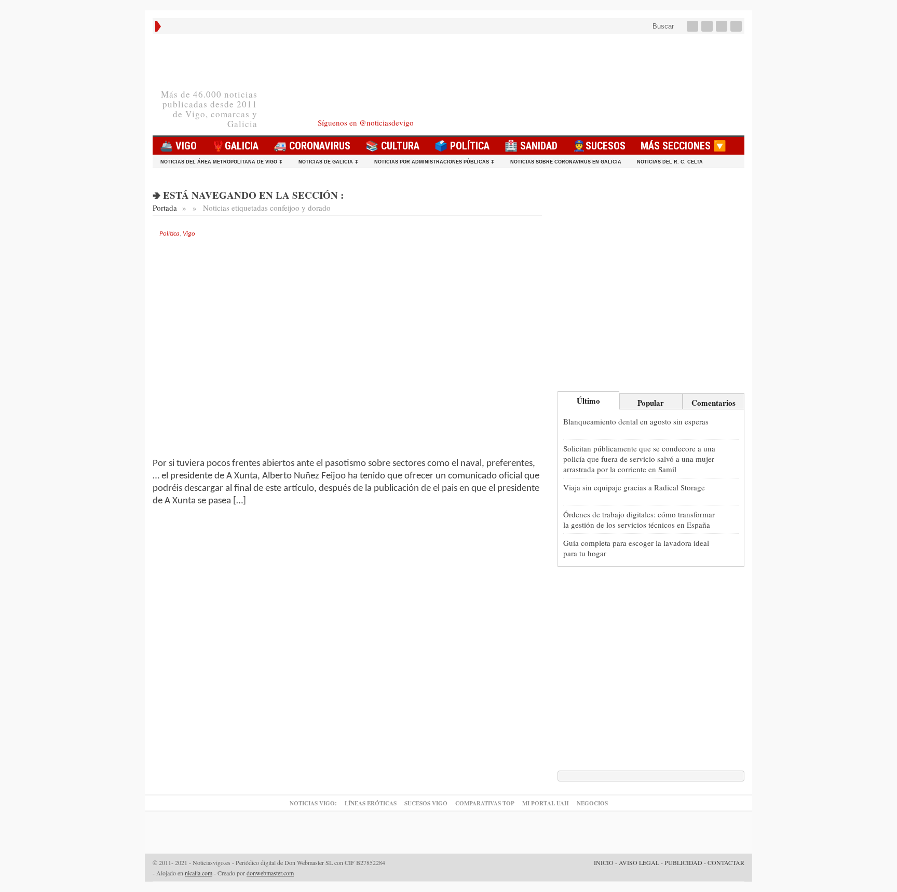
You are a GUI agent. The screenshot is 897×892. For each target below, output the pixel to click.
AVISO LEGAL (639, 862)
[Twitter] (708, 26)
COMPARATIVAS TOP (484, 803)
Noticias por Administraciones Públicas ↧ (434, 161)
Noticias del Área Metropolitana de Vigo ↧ (221, 161)
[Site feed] (737, 26)
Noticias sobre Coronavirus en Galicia (565, 161)
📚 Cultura (392, 146)
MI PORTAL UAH (545, 803)
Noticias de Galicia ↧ (328, 161)
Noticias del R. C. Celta (670, 161)
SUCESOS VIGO (425, 803)
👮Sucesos (599, 146)
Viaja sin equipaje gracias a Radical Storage (634, 487)
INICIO (604, 862)
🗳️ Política (462, 146)
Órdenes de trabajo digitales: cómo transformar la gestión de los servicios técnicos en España (639, 519)
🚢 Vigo (178, 146)
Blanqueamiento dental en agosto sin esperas (636, 421)
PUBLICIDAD (683, 862)
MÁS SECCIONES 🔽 (683, 146)
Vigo (189, 233)
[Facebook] (693, 26)
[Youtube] (722, 26)
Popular (650, 402)
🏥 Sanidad (531, 146)
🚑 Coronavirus (312, 146)
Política (169, 233)
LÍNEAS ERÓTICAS (371, 803)
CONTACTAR (726, 862)
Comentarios (713, 402)
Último (588, 400)
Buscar (662, 26)
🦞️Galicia (235, 146)
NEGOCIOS (592, 803)
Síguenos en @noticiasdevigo (366, 122)
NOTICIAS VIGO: (313, 803)
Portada (165, 207)
